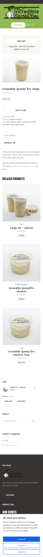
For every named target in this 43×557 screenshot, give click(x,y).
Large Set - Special (17, 387)
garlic (19, 122)
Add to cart (21, 110)
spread (22, 124)
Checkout (21, 401)
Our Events (9, 512)
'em (7, 122)
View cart (21, 41)
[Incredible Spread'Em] (21, 12)
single (17, 124)
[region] (21, 535)
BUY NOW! (10, 495)
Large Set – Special (21, 227)
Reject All (21, 552)
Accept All (21, 539)
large (12, 124)
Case (21, 224)
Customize (22, 545)
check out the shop (18, 166)
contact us (31, 166)
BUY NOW (18, 25)
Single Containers (16, 119)
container (13, 122)
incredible (25, 122)
